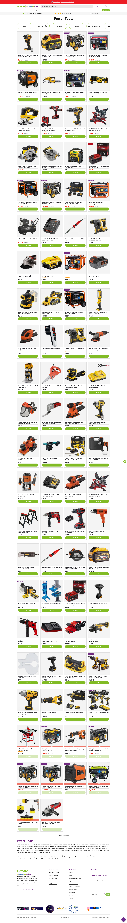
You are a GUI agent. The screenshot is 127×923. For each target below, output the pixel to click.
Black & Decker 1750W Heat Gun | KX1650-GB (97, 532)
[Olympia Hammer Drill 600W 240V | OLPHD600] (28, 627)
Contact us (71, 875)
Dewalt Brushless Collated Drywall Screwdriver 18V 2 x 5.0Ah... (73, 459)
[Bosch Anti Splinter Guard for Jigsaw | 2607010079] (28, 664)
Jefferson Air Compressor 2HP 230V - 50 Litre (27, 239)
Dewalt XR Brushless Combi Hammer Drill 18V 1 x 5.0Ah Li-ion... (75, 713)
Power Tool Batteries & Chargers (38, 858)
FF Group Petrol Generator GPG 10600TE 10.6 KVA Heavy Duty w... (51, 203)
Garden (19, 10)
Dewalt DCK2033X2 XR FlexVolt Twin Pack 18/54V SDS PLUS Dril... (98, 677)
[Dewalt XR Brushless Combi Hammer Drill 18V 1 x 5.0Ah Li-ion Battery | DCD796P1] (75, 700)
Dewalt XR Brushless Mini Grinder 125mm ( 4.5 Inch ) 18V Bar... (99, 640)
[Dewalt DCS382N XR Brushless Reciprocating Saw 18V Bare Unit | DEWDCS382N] (52, 700)
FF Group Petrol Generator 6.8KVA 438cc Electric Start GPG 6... (28, 787)
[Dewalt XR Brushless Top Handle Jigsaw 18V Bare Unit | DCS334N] (28, 116)
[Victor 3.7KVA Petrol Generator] (99, 190)
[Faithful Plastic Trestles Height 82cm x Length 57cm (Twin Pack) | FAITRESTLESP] (28, 518)
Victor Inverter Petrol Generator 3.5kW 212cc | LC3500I (74, 787)
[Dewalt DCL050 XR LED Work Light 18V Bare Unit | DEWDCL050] (99, 300)
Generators (27, 858)
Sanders (105, 857)
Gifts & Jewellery (55, 10)
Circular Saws (99, 857)
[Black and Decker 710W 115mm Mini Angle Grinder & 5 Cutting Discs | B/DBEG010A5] (99, 336)
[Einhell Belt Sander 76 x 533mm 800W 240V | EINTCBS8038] (75, 627)
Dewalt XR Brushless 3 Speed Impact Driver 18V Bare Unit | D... (97, 423)
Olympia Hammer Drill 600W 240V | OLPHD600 (26, 640)
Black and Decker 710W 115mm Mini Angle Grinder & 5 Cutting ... (99, 349)
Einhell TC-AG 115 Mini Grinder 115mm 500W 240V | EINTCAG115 (51, 823)
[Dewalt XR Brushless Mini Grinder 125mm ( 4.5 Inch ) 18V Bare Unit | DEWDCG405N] (99, 627)
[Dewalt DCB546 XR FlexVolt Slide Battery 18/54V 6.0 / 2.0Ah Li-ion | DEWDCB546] (52, 43)
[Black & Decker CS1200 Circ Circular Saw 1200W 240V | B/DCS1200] (75, 555)
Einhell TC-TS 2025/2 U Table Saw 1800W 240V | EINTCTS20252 (28, 749)
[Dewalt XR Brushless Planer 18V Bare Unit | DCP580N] (52, 300)
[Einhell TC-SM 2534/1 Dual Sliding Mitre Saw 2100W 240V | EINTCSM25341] (99, 116)
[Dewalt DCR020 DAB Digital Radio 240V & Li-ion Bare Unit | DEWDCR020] (75, 153)
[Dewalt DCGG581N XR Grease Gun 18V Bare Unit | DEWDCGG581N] (52, 80)
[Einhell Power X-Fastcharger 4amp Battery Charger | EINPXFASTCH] (52, 627)
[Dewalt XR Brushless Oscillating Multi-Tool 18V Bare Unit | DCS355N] (99, 80)
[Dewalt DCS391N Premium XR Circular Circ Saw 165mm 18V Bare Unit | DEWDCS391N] (28, 153)
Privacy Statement (102, 917)
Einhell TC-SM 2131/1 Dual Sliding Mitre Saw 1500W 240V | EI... (98, 495)
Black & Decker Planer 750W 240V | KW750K (26, 459)
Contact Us (108, 917)
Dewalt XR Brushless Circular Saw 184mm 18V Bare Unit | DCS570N (52, 167)
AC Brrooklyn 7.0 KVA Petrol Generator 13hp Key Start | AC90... (74, 93)
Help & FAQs (52, 881)
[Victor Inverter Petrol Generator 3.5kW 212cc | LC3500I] (75, 773)
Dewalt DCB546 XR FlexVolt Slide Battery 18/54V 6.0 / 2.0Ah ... (52, 56)
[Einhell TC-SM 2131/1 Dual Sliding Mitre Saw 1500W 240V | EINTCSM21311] (99, 482)
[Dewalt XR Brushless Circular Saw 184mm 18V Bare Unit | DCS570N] (52, 153)
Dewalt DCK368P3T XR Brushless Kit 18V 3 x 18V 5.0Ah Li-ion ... (99, 713)
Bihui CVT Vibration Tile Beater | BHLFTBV (49, 459)
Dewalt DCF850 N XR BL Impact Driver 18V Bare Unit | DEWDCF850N (28, 56)
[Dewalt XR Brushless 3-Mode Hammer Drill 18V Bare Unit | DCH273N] (99, 226)
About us (71, 872)
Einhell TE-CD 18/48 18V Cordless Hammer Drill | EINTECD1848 (50, 129)
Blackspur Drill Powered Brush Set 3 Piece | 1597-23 (28, 823)
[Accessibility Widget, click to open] (124, 461)
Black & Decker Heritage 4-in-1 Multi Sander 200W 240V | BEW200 (74, 423)
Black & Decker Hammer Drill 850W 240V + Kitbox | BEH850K (98, 459)
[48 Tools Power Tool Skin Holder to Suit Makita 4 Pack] (52, 591)
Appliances (37, 10)
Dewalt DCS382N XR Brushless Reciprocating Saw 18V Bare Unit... (50, 713)
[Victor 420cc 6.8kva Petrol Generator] (75, 262)
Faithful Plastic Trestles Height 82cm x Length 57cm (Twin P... (27, 532)
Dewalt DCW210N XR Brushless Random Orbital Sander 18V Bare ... (27, 313)
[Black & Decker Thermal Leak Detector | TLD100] (52, 336)
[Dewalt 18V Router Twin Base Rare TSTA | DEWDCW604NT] (28, 373)
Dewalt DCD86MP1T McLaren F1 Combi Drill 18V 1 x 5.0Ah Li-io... (51, 677)
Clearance (99, 10)
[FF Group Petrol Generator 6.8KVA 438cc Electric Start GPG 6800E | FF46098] (28, 773)
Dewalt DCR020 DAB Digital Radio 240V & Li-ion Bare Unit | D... (75, 167)
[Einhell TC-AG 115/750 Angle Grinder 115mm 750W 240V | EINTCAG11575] (28, 262)
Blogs (70, 881)
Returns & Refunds (53, 875)
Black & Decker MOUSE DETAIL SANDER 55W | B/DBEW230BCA (27, 349)
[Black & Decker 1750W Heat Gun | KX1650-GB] (99, 518)
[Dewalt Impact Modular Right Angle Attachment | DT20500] (28, 555)
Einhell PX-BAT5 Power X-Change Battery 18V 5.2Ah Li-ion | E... (99, 167)
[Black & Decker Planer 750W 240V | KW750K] (28, 446)
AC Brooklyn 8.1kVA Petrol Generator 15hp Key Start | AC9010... (98, 56)
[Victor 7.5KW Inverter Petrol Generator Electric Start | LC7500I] (28, 80)
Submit (107, 894)
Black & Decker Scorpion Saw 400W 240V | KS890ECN (51, 386)
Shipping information (54, 872)
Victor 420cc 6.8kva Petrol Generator (74, 275)
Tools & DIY (74, 10)
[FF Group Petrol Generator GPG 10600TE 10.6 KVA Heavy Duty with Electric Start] (52, 190)
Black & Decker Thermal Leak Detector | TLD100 (51, 349)
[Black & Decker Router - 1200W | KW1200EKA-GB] (28, 482)
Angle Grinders (20, 858)
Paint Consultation (73, 883)
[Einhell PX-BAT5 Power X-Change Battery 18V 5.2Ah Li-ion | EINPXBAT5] (99, 153)
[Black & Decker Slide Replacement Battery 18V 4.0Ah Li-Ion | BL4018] (99, 262)
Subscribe (71, 895)
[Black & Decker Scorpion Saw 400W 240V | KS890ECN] (52, 373)
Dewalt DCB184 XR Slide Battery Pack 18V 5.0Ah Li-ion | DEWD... (51, 275)
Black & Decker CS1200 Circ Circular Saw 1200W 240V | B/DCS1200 (75, 568)
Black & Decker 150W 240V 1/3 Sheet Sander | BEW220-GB (74, 495)
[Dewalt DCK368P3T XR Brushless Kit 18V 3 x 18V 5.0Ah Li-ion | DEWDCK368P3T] (99, 700)
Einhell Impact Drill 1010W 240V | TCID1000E (50, 532)
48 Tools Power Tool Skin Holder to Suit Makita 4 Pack (51, 604)
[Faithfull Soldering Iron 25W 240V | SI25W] (52, 555)
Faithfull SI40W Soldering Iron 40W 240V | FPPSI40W (75, 239)
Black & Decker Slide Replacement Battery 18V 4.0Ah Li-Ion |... (97, 275)
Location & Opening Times (75, 878)
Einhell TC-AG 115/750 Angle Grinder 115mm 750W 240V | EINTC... (27, 275)
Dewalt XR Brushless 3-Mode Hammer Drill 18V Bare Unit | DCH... (98, 239)
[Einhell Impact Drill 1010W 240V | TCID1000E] (52, 518)
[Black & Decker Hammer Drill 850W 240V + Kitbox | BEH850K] (99, 446)
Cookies (71, 898)
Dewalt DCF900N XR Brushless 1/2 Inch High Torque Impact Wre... (27, 713)
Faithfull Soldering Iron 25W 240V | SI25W (52, 567)
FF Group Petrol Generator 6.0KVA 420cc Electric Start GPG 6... (51, 749)
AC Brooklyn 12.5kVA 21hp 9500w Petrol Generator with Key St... (98, 787)
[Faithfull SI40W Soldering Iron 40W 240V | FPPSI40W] (75, 226)
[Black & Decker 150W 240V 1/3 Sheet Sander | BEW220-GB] (75, 482)
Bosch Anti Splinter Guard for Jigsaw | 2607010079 (27, 677)
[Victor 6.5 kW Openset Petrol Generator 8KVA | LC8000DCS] (28, 190)
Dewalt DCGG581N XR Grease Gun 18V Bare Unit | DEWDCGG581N (51, 93)
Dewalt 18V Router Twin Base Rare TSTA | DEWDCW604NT (28, 386)
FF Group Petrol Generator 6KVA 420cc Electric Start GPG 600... (51, 787)
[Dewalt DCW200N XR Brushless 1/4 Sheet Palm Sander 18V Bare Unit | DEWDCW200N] (75, 373)
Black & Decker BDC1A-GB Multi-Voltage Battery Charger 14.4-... (51, 239)
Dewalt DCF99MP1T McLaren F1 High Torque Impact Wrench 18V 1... (98, 604)
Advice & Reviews (53, 878)
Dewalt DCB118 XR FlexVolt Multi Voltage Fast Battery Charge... (99, 386)
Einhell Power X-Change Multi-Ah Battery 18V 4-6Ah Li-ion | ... (75, 604)
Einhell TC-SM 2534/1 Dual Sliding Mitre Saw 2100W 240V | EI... (98, 129)
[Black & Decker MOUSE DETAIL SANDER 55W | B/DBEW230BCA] (28, 336)
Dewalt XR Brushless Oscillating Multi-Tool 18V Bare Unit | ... (98, 93)
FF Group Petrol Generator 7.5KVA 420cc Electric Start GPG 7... (75, 56)
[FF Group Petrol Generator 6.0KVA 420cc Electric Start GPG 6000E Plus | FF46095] (52, 736)
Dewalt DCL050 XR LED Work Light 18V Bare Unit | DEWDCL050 (98, 313)
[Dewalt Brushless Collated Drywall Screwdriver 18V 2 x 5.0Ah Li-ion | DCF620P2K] (75, 446)
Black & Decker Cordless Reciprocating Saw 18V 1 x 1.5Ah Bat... (74, 749)
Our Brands (71, 901)
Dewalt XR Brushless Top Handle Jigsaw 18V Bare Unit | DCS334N (27, 129)
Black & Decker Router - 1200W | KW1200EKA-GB (26, 495)
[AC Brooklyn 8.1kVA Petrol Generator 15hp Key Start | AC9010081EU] (99, 43)
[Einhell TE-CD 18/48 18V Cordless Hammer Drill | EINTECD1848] (52, 116)
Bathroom (46, 10)
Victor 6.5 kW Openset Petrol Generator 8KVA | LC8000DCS (28, 203)
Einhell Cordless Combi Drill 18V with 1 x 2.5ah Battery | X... (75, 532)
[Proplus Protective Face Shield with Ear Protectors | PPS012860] (28, 409)
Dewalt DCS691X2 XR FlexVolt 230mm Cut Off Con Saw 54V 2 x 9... (27, 604)
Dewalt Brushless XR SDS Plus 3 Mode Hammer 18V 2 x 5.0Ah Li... (74, 349)
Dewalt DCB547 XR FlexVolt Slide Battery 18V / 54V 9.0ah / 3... (99, 568)
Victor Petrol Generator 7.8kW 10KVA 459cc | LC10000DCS (74, 313)
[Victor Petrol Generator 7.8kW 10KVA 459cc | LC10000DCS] (75, 300)
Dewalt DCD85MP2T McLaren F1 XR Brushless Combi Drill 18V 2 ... (73, 203)
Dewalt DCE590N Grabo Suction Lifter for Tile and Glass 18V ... (75, 677)
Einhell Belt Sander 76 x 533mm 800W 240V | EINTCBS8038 (74, 640)
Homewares (65, 10)
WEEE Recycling (53, 883)
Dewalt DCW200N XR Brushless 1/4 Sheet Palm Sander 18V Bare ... (75, 386)
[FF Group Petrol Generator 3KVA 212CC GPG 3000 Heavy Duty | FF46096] (99, 736)
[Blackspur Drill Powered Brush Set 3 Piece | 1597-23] (28, 810)
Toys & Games (90, 10)
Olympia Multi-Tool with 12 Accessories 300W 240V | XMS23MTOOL (51, 423)
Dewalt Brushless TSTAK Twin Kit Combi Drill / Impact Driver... (75, 129)
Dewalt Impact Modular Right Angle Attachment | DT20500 (26, 568)
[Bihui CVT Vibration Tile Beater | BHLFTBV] (52, 446)
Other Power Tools (53, 858)
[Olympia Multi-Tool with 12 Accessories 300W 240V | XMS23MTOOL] (52, 409)
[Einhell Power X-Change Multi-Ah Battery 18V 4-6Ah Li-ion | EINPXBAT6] (75, 591)
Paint (82, 10)
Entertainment (28, 10)
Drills (94, 857)
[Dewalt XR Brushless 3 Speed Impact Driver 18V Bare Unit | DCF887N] (99, 409)
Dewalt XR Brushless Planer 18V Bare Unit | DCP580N (51, 313)
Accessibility (72, 892)
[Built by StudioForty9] (63, 917)
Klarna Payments (73, 889)
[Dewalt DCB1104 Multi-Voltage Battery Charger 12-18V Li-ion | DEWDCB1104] (52, 482)
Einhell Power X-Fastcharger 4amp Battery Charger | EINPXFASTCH (50, 640)
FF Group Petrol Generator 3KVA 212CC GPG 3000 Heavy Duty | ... (98, 749)
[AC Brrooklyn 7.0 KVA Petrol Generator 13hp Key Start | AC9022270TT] (75, 80)
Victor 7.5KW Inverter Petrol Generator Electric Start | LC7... (27, 93)
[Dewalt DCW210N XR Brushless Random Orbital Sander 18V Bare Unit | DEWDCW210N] (28, 300)
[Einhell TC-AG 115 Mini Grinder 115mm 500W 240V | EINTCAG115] (52, 810)
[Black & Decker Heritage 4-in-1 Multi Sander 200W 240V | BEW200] (75, 409)
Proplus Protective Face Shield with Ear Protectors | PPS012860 (27, 423)
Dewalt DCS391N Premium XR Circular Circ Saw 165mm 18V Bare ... (27, 167)
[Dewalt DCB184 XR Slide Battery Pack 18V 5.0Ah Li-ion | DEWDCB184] (52, 262)
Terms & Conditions (94, 917)
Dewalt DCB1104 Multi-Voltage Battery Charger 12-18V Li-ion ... (51, 495)
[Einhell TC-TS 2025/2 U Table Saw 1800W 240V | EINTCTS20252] (28, 736)
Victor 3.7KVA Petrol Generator (96, 202)
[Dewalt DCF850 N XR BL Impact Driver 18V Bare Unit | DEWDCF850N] (28, 43)
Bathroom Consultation (74, 886)
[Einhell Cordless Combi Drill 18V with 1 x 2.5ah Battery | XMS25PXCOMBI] (75, 518)
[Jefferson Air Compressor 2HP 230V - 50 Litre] (28, 226)
